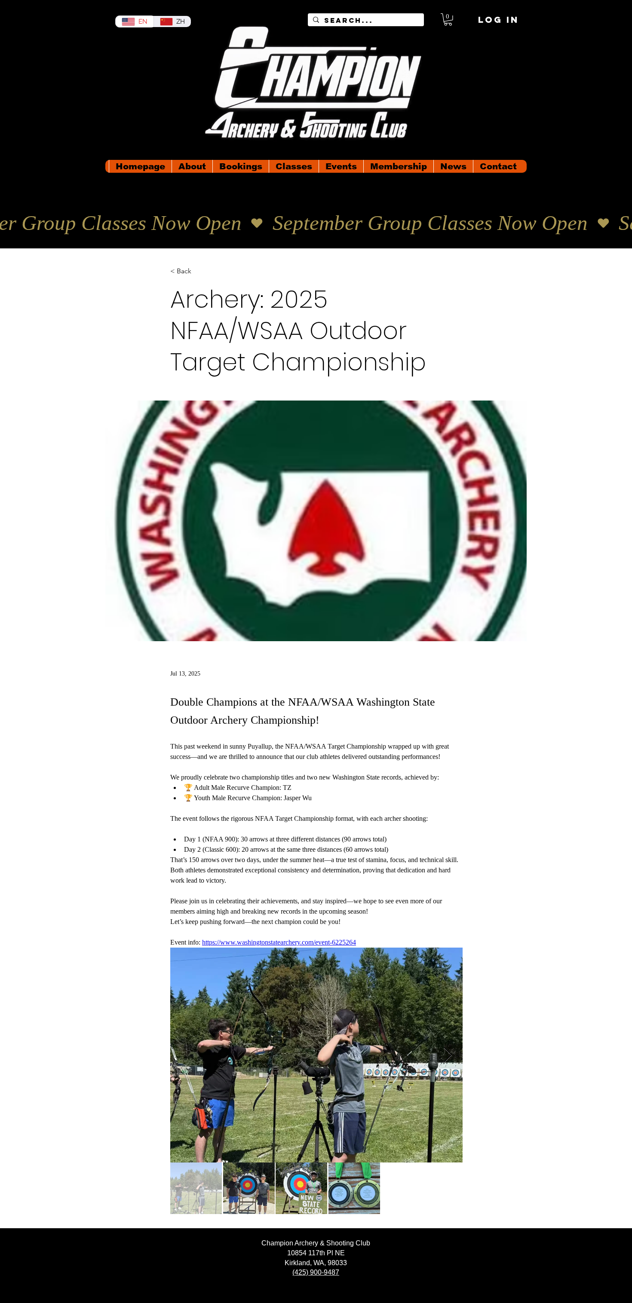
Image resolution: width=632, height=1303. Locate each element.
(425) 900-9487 (315, 1272)
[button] (448, 19)
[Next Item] (448, 1055)
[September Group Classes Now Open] (316, 223)
